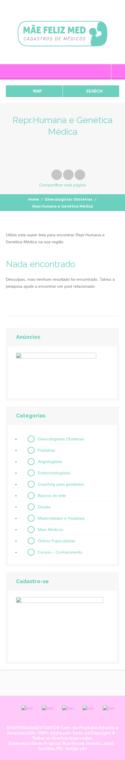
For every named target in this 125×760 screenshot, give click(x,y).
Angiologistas (50, 461)
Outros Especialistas (56, 541)
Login (118, 72)
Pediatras (46, 450)
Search (94, 91)
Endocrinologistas (54, 473)
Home (33, 199)
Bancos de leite (52, 495)
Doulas (44, 507)
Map (37, 91)
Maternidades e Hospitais (61, 518)
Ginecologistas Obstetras (68, 199)
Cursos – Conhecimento (60, 552)
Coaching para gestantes (61, 484)
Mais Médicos (50, 529)
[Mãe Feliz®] (62, 32)
